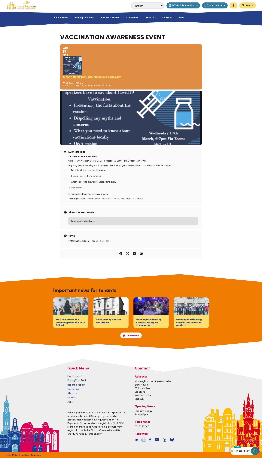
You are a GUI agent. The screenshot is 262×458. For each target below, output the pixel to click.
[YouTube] (157, 440)
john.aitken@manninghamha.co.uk (109, 198)
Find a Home (74, 376)
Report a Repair (76, 384)
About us (72, 393)
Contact (72, 397)
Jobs (70, 401)
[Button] (233, 5)
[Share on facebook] (120, 253)
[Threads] (165, 440)
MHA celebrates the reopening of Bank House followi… (70, 322)
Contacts (36, 454)
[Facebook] (150, 440)
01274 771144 (142, 426)
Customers (73, 388)
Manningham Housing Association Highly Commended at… (149, 322)
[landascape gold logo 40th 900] (21, 5)
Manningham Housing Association (153, 381)
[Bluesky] (172, 440)
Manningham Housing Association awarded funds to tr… (189, 322)
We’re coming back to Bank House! (108, 321)
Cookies (24, 454)
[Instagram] (143, 440)
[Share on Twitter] (127, 253)
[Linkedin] (136, 440)
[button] (255, 451)
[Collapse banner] (232, 451)
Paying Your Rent (76, 380)
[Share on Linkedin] (134, 253)
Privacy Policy (11, 454)
